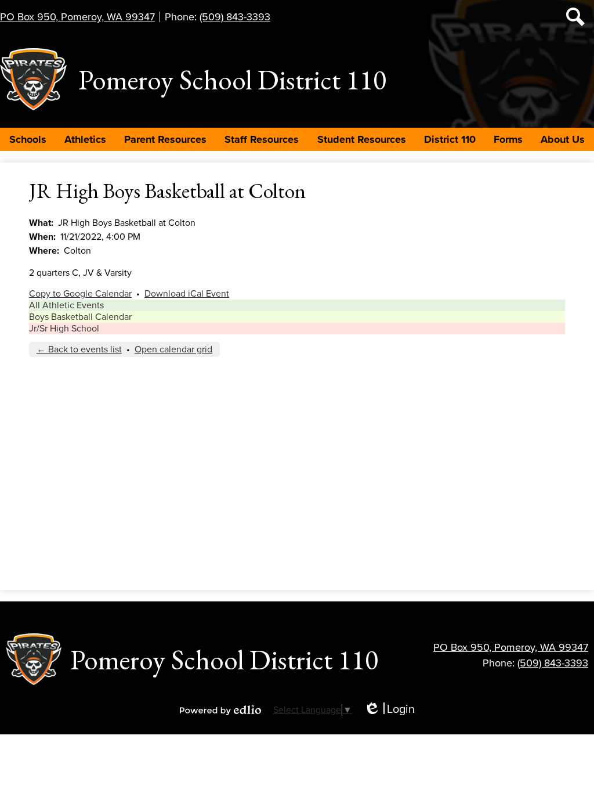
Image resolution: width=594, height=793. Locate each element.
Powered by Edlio (220, 710)
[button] (27, 139)
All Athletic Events (66, 305)
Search (575, 17)
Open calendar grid (173, 349)
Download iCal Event (186, 294)
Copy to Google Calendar (80, 294)
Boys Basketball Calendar (80, 317)
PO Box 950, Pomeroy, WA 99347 (77, 16)
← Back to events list (79, 349)
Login (389, 709)
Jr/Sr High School (64, 328)
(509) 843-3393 (235, 16)
